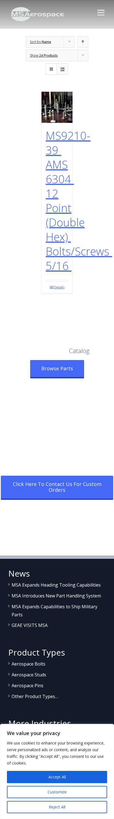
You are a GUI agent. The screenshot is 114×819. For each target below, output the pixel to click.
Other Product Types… (35, 696)
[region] (57, 771)
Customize (57, 792)
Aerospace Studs (29, 675)
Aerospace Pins (27, 685)
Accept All (57, 777)
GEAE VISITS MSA (30, 625)
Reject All (57, 807)
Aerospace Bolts (28, 664)
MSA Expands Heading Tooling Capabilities (56, 585)
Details (59, 287)
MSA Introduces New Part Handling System (56, 596)
